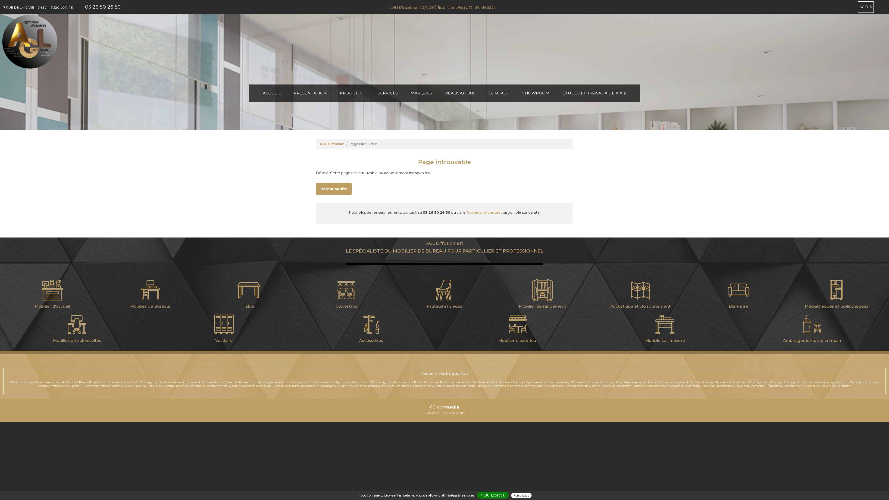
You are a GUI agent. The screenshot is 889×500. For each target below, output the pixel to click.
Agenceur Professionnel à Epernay (59, 386)
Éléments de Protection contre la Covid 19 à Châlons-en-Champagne (809, 386)
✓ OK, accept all (492, 495)
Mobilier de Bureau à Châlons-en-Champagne (177, 386)
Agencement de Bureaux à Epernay (548, 382)
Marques (421, 93)
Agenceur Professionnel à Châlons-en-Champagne (734, 386)
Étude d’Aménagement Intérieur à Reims (156, 382)
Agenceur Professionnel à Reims (402, 382)
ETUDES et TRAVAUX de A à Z (594, 93)
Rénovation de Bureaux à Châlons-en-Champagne (305, 386)
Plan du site (432, 413)
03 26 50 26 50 (103, 7)
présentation (310, 93)
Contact (499, 93)
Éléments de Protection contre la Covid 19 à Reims (454, 382)
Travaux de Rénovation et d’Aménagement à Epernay (748, 382)
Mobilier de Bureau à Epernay (505, 382)
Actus (865, 7)
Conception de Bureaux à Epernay (692, 382)
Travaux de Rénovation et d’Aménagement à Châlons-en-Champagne (520, 386)
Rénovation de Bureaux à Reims (108, 382)
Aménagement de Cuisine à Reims (312, 382)
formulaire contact (484, 212)
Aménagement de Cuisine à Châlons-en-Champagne (598, 386)
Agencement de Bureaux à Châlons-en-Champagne (239, 386)
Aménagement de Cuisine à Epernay (806, 382)
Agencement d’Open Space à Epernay (854, 382)
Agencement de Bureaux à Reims (66, 382)
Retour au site (334, 189)
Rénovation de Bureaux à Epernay (593, 382)
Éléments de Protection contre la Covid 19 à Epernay (114, 386)
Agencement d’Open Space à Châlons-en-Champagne (666, 386)
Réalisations (460, 93)
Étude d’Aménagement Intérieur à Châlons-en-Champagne (374, 386)
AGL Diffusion (332, 144)
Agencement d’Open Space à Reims (357, 382)
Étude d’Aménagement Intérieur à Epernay (642, 382)
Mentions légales (453, 413)
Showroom (535, 93)
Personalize (521, 495)
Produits (351, 93)
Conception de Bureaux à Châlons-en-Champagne (444, 386)
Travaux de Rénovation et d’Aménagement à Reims (256, 382)
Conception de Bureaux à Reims (203, 382)
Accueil (272, 93)
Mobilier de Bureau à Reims (26, 382)
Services (388, 93)
